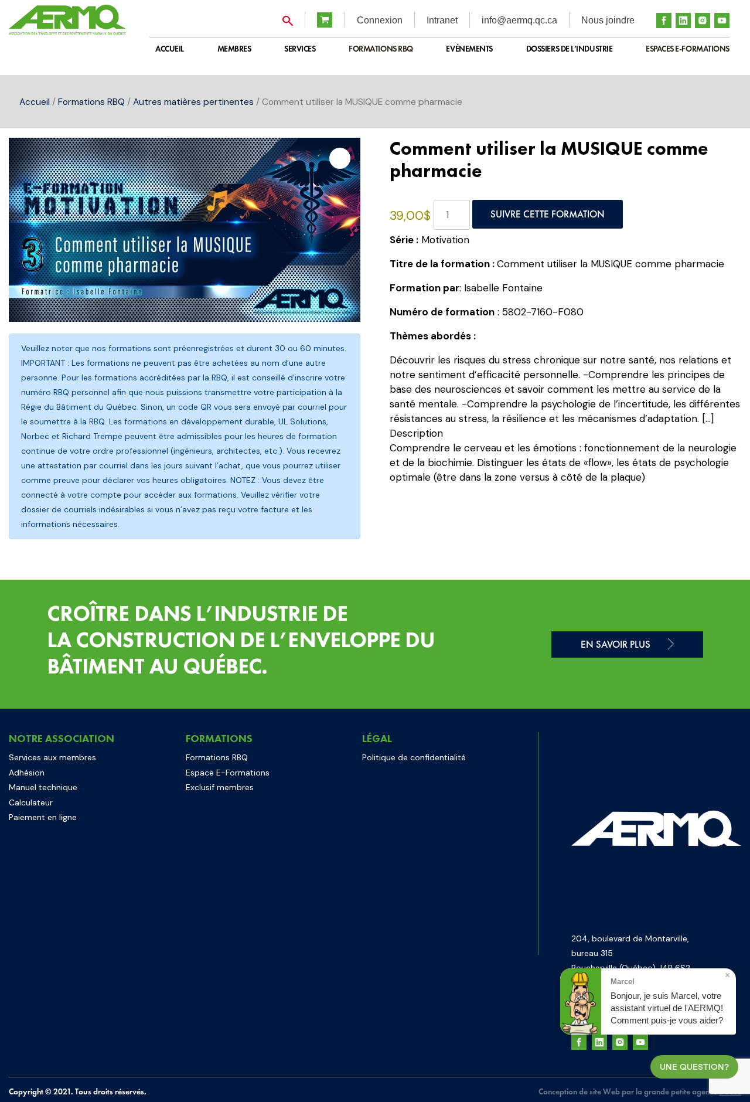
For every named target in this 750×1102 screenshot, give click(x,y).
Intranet (442, 20)
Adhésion (27, 772)
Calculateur (31, 802)
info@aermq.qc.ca (519, 20)
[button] (339, 158)
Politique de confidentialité (414, 757)
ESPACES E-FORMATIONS (687, 48)
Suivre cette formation (547, 214)
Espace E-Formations (228, 772)
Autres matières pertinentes (193, 102)
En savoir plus (615, 644)
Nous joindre (608, 20)
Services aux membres (52, 757)
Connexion (380, 20)
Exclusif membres (220, 787)
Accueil (34, 102)
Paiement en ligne (43, 817)
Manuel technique (43, 787)
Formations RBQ (381, 48)
